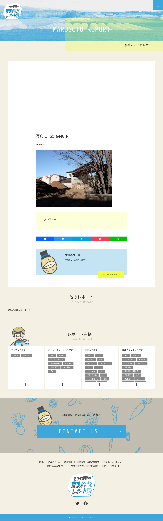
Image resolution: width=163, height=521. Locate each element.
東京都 (15, 355)
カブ (89, 367)
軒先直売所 (128, 363)
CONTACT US (78, 431)
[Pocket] (100, 239)
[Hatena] (81, 239)
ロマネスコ (91, 371)
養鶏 (105, 379)
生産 (52, 355)
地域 (126, 355)
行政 (52, 371)
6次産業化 (128, 379)
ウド (103, 375)
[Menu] (158, 5)
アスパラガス (92, 375)
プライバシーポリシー (113, 462)
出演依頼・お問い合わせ (88, 462)
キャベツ (90, 359)
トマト (89, 355)
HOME (41, 462)
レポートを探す (109, 466)
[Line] (118, 239)
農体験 (61, 355)
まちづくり (141, 363)
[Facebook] (45, 239)
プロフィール (54, 462)
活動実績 (68, 462)
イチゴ (98, 367)
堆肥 (137, 375)
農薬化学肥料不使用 (131, 371)
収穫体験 (142, 359)
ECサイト (140, 379)
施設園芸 (128, 375)
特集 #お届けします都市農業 (84, 466)
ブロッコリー (105, 363)
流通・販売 (54, 367)
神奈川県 (26, 355)
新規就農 (128, 367)
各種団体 (68, 363)
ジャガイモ (91, 363)
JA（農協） (67, 367)
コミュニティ (129, 359)
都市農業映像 (55, 363)
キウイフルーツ (92, 379)
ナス (98, 355)
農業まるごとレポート (57, 466)
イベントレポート (57, 359)
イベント (136, 355)
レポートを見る (110, 274)
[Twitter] (63, 239)
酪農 (100, 359)
